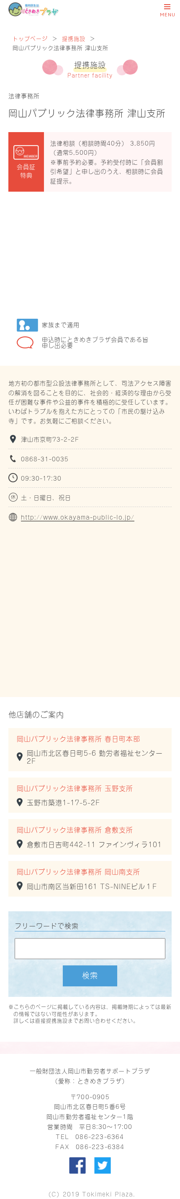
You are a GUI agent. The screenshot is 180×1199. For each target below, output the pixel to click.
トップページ (30, 38)
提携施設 (73, 38)
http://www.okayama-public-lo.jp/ (77, 517)
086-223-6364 (99, 1136)
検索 (90, 975)
